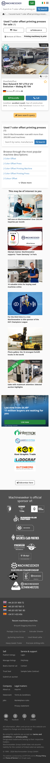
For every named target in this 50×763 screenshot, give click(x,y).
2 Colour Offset (10, 178)
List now (25, 422)
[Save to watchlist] (45, 81)
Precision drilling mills (35, 643)
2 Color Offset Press (12, 163)
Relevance (37, 30)
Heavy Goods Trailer (14, 643)
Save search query (26, 115)
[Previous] (4, 60)
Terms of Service (12, 758)
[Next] (46, 60)
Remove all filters (13, 36)
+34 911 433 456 (15, 614)
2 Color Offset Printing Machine (17, 168)
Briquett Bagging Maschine (25, 625)
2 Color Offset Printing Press (16, 173)
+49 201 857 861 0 (16, 606)
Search (43, 9)
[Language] (43, 3)
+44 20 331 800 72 (16, 602)
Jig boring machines (16, 637)
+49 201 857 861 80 (16, 610)
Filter (14, 30)
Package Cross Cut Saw (16, 631)
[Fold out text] (25, 108)
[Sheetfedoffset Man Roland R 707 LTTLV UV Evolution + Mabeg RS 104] (25, 61)
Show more (26, 182)
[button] (47, 3)
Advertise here (26, 482)
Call (37, 98)
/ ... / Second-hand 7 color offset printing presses (25, 14)
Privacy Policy (41, 756)
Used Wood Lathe (35, 637)
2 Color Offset (9, 158)
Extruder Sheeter (36, 631)
